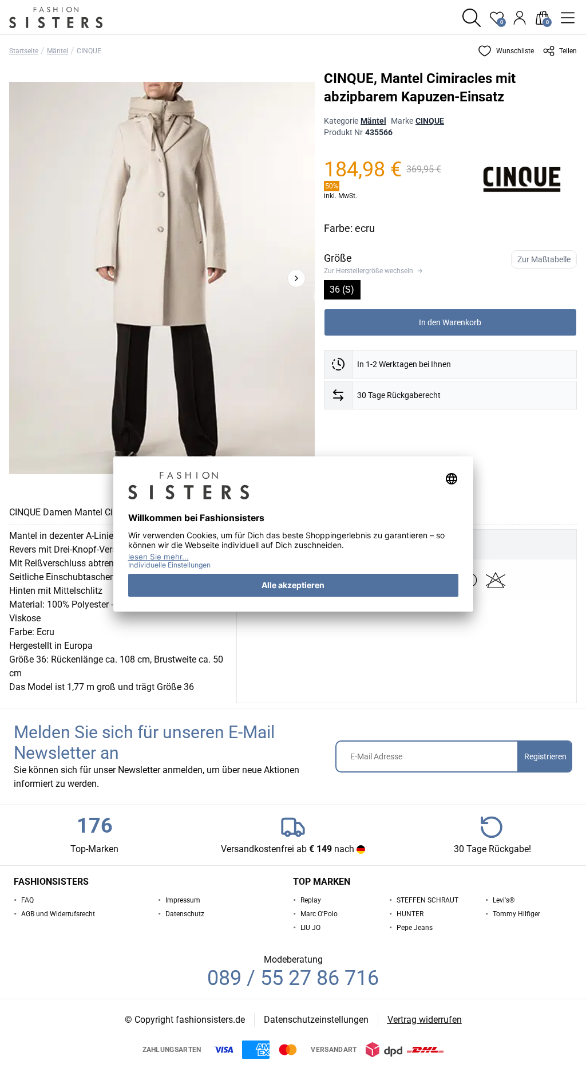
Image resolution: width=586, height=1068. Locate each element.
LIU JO (310, 928)
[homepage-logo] (69, 17)
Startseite (23, 51)
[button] (471, 18)
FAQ (27, 900)
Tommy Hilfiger (516, 914)
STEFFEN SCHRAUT (427, 900)
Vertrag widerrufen (424, 1019)
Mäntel (57, 51)
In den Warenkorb (450, 322)
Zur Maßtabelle (544, 259)
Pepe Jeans (415, 928)
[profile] (519, 18)
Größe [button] (338, 258)
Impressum (182, 900)
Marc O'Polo (319, 914)
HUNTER (410, 914)
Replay (310, 900)
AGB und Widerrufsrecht (58, 914)
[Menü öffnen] (568, 18)
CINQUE (89, 51)
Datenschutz (184, 914)
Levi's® (503, 900)
